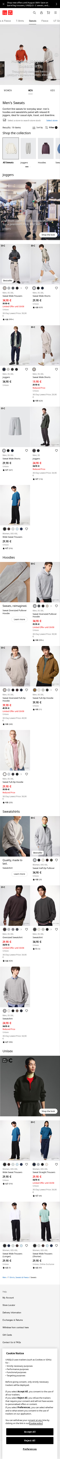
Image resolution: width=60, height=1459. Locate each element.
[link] (33, 4)
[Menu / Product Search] (55, 12)
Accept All (30, 1431)
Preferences (30, 1449)
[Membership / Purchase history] (41, 12)
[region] (29, 1403)
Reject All (29, 1440)
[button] (30, 209)
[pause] (56, 54)
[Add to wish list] (26, 288)
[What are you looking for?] (34, 12)
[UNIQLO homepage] (7, 12)
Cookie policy (36, 1423)
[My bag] (48, 12)
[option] (11, 151)
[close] (3, 4)
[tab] (20, 20)
